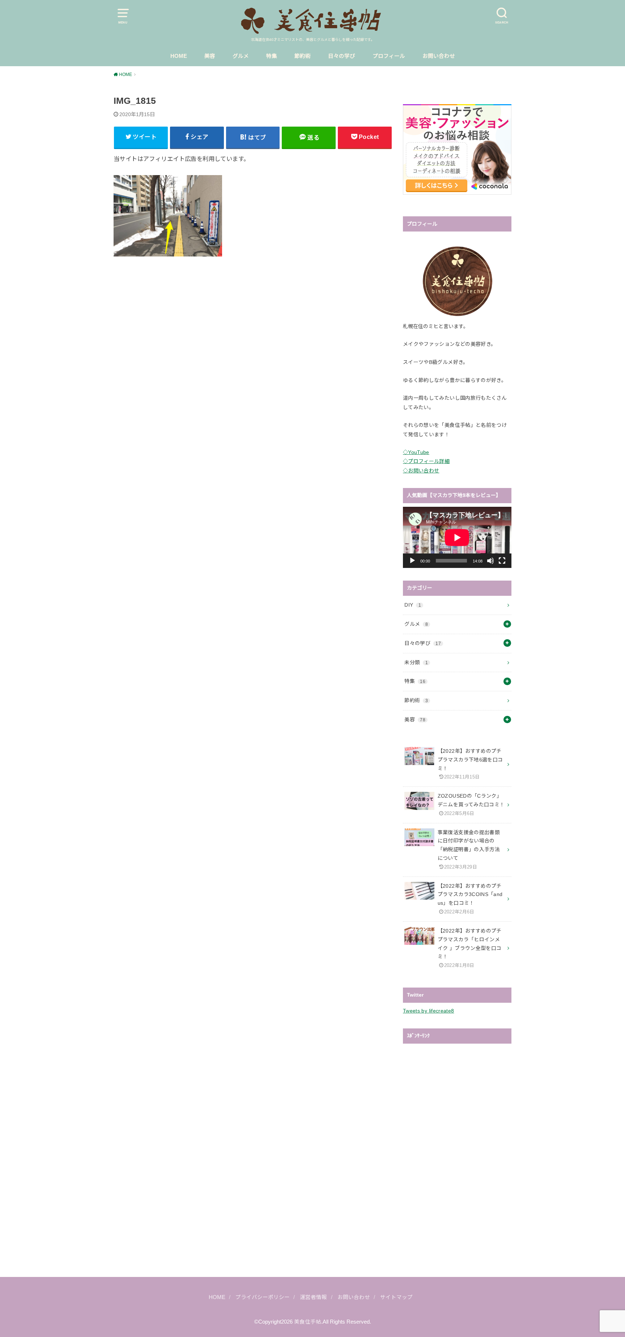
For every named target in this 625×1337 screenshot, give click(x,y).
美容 (209, 56)
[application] (457, 537)
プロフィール (389, 56)
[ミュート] (490, 560)
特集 (271, 56)
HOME (178, 56)
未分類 (416, 662)
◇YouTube (416, 452)
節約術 (302, 56)
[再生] (412, 560)
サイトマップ (396, 1297)
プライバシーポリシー (262, 1297)
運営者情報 (313, 1297)
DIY (412, 605)
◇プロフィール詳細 (426, 461)
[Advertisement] (253, 322)
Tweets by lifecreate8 (428, 1011)
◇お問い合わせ (421, 471)
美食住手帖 (307, 1322)
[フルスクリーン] (502, 560)
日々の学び (341, 56)
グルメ (241, 56)
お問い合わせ (438, 56)
